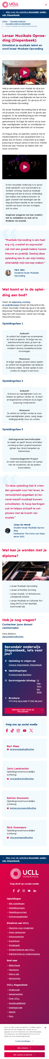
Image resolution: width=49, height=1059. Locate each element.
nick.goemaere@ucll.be (21, 837)
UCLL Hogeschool (17, 984)
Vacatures (14, 969)
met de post (36, 701)
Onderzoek (14, 990)
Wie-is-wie (14, 974)
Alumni (12, 1012)
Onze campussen (17, 932)
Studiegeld (14, 945)
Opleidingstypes (17, 908)
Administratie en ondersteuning (24, 954)
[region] (24, 1041)
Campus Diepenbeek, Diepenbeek (25, 665)
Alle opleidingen (16, 903)
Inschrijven (14, 941)
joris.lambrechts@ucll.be (22, 778)
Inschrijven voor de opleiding (23, 711)
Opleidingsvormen (18, 912)
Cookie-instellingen (22, 1041)
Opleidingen (14, 898)
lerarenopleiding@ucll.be (22, 749)
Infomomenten (16, 936)
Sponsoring (14, 978)
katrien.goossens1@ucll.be (23, 808)
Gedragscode (15, 1007)
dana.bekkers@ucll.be (12, 636)
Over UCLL (14, 998)
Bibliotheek (14, 965)
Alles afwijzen (22, 1048)
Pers (11, 1016)
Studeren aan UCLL (18, 923)
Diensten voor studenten (21, 928)
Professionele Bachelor (20, 674)
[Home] (10, 4)
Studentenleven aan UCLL (22, 949)
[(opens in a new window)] (14, 890)
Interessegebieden (18, 916)
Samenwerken (16, 994)
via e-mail (22, 701)
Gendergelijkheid (17, 1003)
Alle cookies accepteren (22, 1055)
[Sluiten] (45, 1027)
